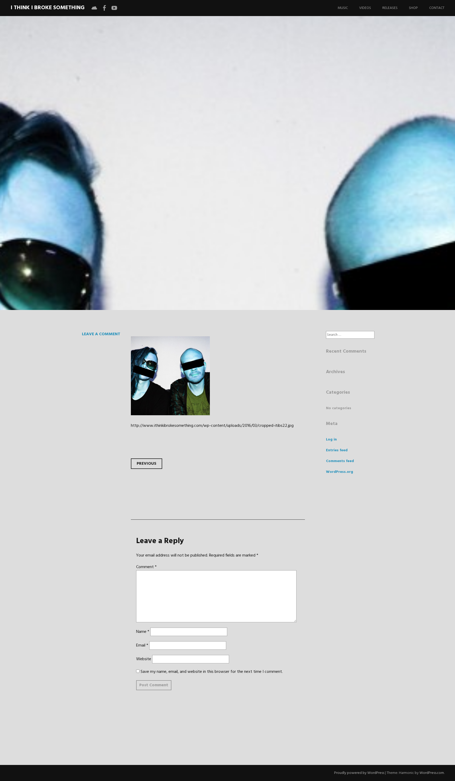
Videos (365, 8)
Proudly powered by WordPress (359, 773)
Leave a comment (101, 334)
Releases (390, 8)
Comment (146, 567)
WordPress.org (339, 472)
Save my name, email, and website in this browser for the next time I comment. (212, 671)
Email (142, 645)
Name (142, 631)
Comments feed (340, 461)
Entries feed (337, 450)
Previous (146, 463)
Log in (331, 440)
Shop (413, 8)
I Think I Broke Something (48, 7)
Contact (436, 8)
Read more (86, 195)
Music (343, 8)
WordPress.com (431, 773)
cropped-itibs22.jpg (142, 160)
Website (143, 659)
